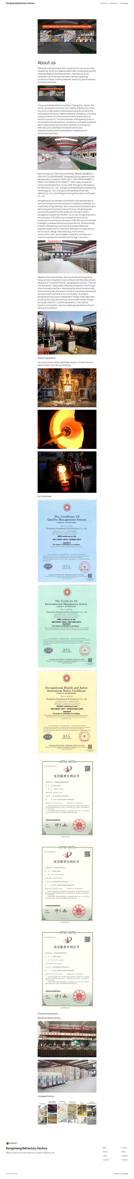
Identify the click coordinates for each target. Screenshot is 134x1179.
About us (104, 3)
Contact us (113, 3)
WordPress (125, 1173)
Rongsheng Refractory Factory (20, 3)
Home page (124, 3)
